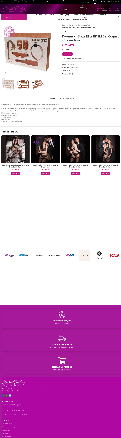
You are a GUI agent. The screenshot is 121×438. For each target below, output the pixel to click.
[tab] (51, 98)
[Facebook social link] (68, 74)
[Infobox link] (99, 9)
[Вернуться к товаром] (65, 31)
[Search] (119, 17)
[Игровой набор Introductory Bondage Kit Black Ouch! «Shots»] (75, 149)
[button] (15, 173)
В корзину (67, 54)
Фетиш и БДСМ (74, 25)
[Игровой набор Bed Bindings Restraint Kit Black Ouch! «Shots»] (15, 149)
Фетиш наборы (85, 25)
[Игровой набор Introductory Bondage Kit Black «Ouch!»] (45, 149)
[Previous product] (63, 31)
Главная (64, 25)
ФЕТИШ (69, 70)
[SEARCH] (87, 9)
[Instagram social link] (70, 74)
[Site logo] (14, 9)
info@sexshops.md (12, 391)
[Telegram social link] (94, 3)
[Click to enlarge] (5, 72)
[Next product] (68, 31)
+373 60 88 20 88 (10, 388)
